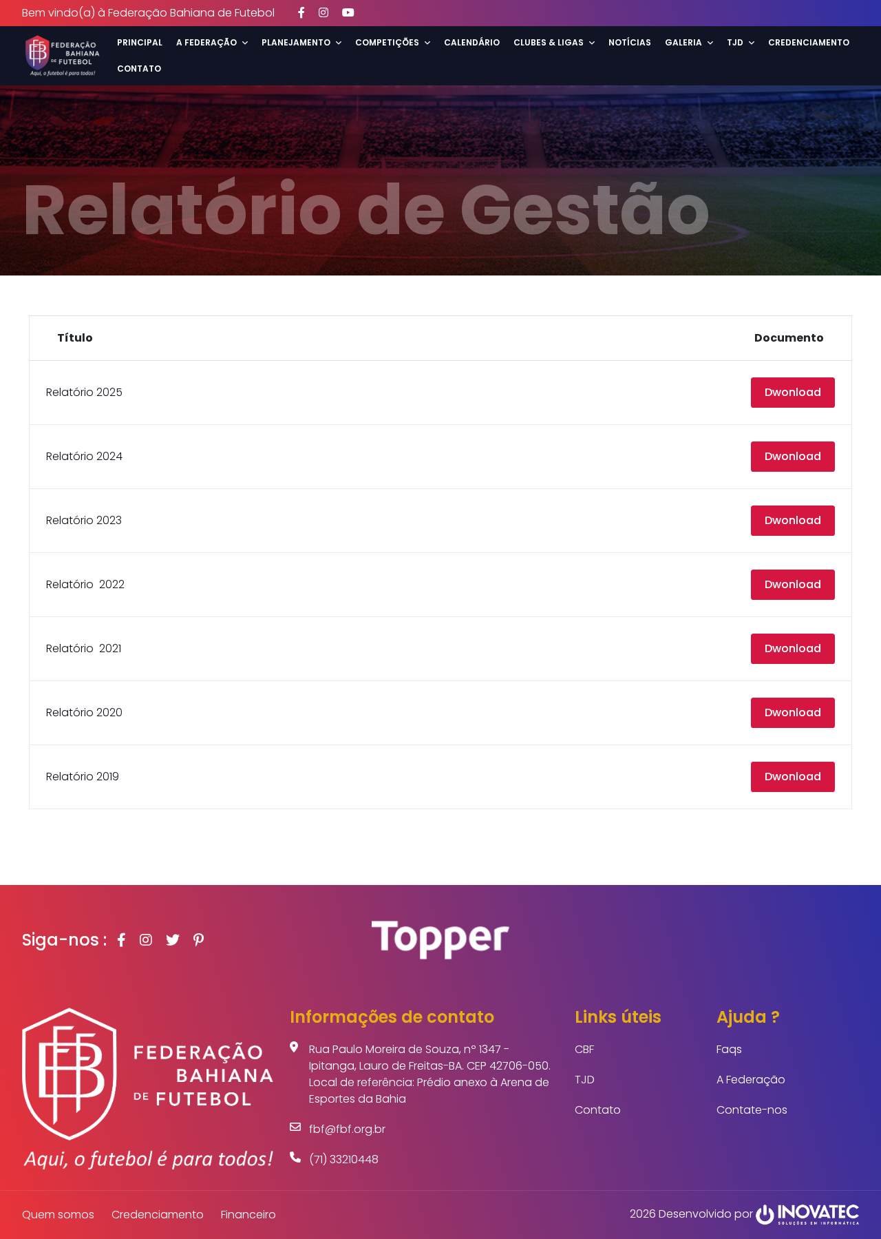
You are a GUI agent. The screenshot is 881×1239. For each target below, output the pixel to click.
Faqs (729, 1049)
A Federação (751, 1079)
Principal (139, 42)
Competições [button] (387, 42)
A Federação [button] (206, 42)
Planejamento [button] (296, 42)
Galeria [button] (683, 42)
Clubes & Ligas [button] (548, 42)
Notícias (629, 42)
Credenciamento (808, 42)
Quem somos (58, 1214)
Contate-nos (752, 1110)
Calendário (472, 42)
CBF (584, 1049)
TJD (585, 1079)
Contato (139, 68)
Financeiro (248, 1214)
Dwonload (793, 392)
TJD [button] (735, 42)
